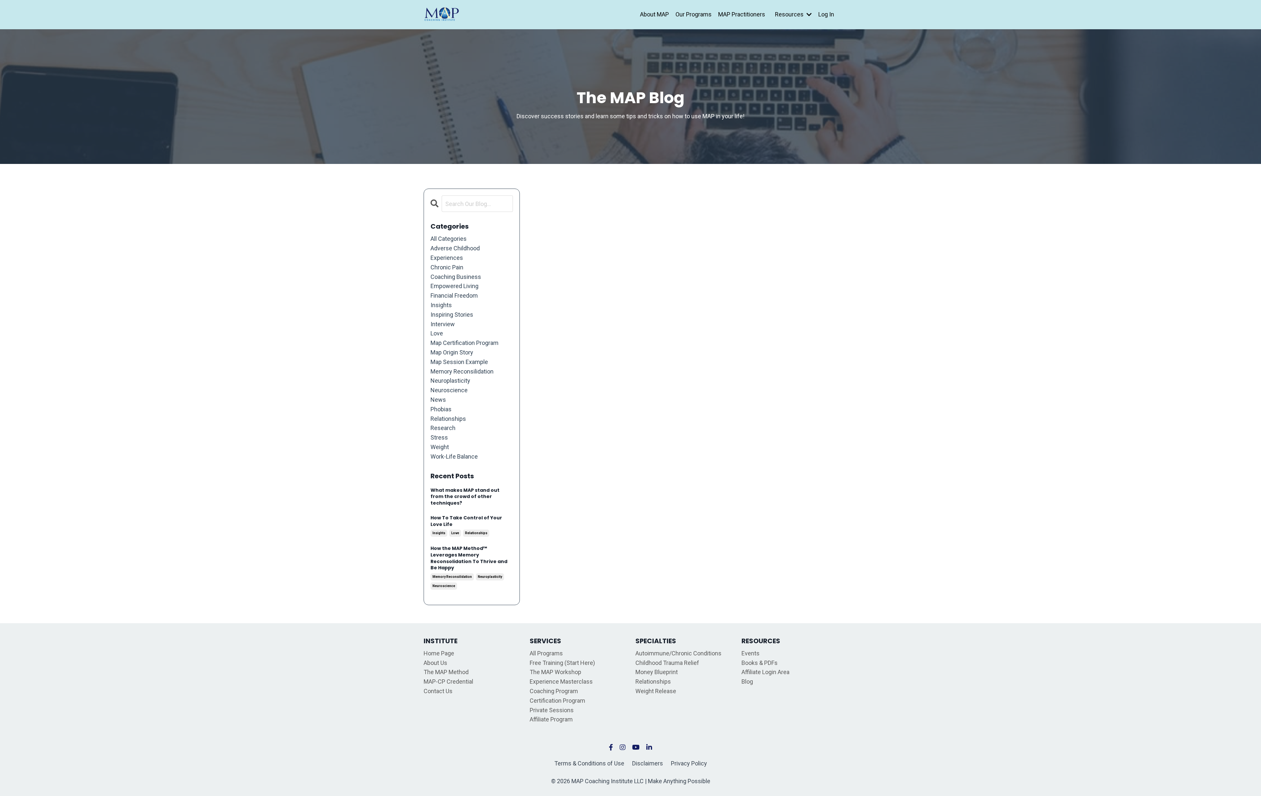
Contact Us (438, 691)
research (443, 427)
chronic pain (447, 267)
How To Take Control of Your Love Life (466, 521)
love (437, 333)
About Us (435, 662)
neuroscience (449, 390)
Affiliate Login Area (765, 672)
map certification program (464, 342)
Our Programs (693, 14)
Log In (826, 14)
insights (441, 305)
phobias (441, 409)
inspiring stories (452, 314)
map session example (459, 361)
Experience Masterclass (561, 681)
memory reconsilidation (462, 371)
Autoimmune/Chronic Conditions (678, 653)
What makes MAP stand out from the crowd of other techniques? (465, 496)
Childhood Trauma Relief (667, 662)
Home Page (439, 653)
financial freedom (454, 295)
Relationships (653, 681)
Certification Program (557, 700)
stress (439, 437)
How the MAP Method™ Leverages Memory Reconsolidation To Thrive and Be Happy (469, 558)
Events (750, 653)
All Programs (546, 653)
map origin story (452, 352)
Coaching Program (554, 691)
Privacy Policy (689, 763)
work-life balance (454, 456)
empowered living (454, 286)
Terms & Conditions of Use (589, 763)
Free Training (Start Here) (562, 662)
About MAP (654, 14)
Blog (747, 681)
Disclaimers (647, 763)
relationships (448, 418)
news (438, 399)
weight (440, 446)
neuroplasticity (450, 380)
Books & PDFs (759, 662)
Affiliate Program (551, 719)
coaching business (456, 276)
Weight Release (655, 691)
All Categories (449, 238)
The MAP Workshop (555, 672)
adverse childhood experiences (455, 253)
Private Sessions (552, 710)
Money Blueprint (656, 672)
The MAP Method (446, 672)
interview (443, 324)
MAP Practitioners (741, 14)
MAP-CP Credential (448, 681)
